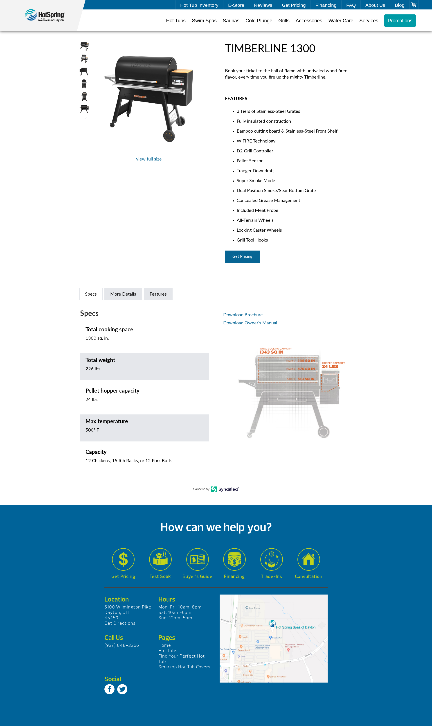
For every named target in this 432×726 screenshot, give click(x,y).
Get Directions (120, 623)
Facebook (109, 689)
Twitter (122, 689)
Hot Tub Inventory (199, 5)
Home (164, 645)
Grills (284, 20)
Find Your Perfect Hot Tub (181, 658)
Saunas (231, 20)
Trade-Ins (271, 576)
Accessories (309, 20)
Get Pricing (294, 5)
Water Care (340, 20)
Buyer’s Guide (197, 576)
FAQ (351, 5)
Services (368, 20)
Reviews (263, 5)
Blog (400, 5)
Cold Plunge (258, 20)
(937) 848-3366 (121, 645)
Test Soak (160, 576)
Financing (326, 5)
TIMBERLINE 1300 (49, 15)
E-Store (236, 5)
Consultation (308, 576)
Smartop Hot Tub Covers (184, 667)
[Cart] (414, 4)
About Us (375, 5)
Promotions (400, 20)
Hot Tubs (176, 20)
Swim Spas (204, 20)
